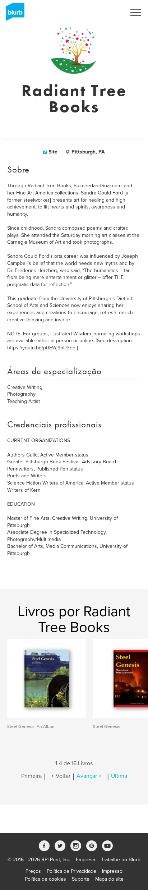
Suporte (80, 879)
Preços (33, 871)
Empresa (85, 860)
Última (119, 776)
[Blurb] (13, 14)
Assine (109, 12)
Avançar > (89, 776)
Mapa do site (109, 879)
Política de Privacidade (71, 871)
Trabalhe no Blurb (120, 860)
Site (52, 152)
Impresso (112, 871)
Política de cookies (45, 879)
